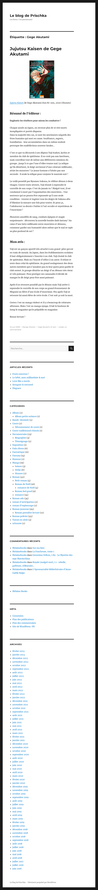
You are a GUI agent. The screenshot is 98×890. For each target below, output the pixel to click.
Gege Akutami (44, 327)
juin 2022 (17, 679)
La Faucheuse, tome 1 (43, 551)
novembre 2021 (20, 704)
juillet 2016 (18, 865)
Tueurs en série (20, 519)
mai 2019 (17, 811)
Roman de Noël (22, 484)
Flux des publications (23, 619)
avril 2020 (17, 772)
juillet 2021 (17, 719)
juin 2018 (17, 850)
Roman (16, 477)
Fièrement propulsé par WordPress (42, 882)
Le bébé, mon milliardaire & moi (28, 377)
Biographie (20, 437)
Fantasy (16, 455)
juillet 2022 (18, 676)
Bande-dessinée (20, 420)
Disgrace (16, 388)
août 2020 (17, 758)
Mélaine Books (19, 591)
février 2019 (18, 822)
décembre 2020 (20, 744)
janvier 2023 (18, 654)
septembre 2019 (20, 797)
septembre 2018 (20, 840)
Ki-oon (53, 327)
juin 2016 (17, 868)
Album (15, 413)
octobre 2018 (18, 836)
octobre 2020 (19, 751)
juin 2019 (17, 808)
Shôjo (18, 470)
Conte (15, 423)
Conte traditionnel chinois (25, 430)
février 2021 (18, 736)
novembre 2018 (20, 833)
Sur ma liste (39, 548)
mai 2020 (17, 768)
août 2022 (17, 672)
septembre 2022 (20, 669)
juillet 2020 (18, 761)
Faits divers (18, 448)
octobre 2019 (19, 793)
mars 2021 (17, 733)
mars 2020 (17, 776)
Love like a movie (21, 381)
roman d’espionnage (22, 505)
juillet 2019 (18, 804)
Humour (16, 459)
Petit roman (21, 480)
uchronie (16, 523)
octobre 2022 (19, 665)
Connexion (17, 616)
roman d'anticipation (23, 502)
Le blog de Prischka (28, 15)
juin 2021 (17, 722)
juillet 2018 (17, 847)
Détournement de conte (27, 427)
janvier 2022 (18, 697)
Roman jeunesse (20, 509)
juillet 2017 (17, 861)
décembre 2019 (20, 786)
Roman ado (18, 498)
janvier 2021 (18, 740)
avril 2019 (17, 815)
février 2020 (18, 779)
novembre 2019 (20, 790)
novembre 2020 (20, 747)
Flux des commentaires (24, 623)
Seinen (18, 466)
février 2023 (18, 651)
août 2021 (17, 715)
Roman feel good (23, 491)
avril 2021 (17, 729)
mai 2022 (17, 683)
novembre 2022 (20, 661)
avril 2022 (17, 686)
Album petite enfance (26, 416)
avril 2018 (17, 858)
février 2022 (18, 694)
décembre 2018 (20, 829)
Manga (25, 327)
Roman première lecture (27, 512)
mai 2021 (16, 726)
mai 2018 (16, 854)
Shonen (32, 327)
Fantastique (18, 452)
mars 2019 (17, 818)
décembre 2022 (20, 658)
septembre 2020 (20, 754)
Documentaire (19, 434)
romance (19, 495)
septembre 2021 (20, 711)
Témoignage (21, 441)
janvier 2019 (18, 826)
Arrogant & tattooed (22, 384)
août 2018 (17, 843)
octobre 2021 (18, 708)
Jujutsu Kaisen (17, 103)
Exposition (17, 445)
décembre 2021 (20, 701)
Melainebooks (19, 548)
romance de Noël (26, 487)
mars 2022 (17, 690)
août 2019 (17, 801)
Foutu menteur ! (20, 374)
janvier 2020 (18, 783)
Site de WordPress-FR (23, 626)
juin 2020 (17, 765)
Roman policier (20, 516)
